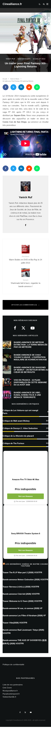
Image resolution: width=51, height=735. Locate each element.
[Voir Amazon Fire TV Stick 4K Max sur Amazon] (25, 464)
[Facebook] (20, 712)
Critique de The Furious (13, 443)
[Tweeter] (13, 87)
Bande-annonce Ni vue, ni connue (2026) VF (22, 608)
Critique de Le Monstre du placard (18, 436)
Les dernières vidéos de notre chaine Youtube (26, 565)
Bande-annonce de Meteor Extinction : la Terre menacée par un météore (30, 344)
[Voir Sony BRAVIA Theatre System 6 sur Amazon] (25, 518)
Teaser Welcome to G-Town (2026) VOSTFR (22, 601)
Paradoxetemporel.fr (11, 694)
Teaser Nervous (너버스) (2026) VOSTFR (21, 587)
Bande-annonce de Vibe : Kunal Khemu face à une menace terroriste (27, 394)
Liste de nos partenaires (13, 685)
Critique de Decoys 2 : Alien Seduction (20, 428)
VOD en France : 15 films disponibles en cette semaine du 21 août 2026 (30, 382)
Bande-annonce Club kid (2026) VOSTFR (21, 594)
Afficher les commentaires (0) (24, 305)
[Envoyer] (29, 87)
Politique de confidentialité (13, 664)
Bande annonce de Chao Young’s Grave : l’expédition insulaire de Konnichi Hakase (30, 357)
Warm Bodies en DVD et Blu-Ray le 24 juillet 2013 (25, 260)
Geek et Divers (24, 59)
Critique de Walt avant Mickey (16, 421)
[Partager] (5, 87)
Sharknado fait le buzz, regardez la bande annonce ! (25, 283)
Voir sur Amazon (25, 496)
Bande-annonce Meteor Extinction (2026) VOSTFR (25, 579)
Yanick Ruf (10, 59)
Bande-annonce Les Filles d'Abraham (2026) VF (24, 615)
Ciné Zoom (7, 688)
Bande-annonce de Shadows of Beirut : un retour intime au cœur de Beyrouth (31, 369)
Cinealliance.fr (12, 4)
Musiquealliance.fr (10, 691)
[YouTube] (30, 712)
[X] (25, 712)
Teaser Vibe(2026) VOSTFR (15, 623)
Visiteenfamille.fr (9, 697)
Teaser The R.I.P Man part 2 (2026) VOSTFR (22, 572)
